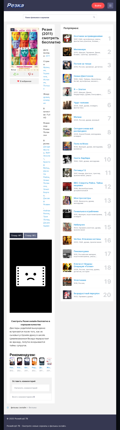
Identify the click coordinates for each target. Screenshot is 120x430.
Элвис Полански (46, 183)
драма (46, 97)
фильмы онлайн (18, 407)
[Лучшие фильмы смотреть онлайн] (15, 5)
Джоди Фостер (46, 149)
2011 (48, 56)
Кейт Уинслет (46, 155)
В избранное (25, 81)
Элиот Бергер (46, 192)
